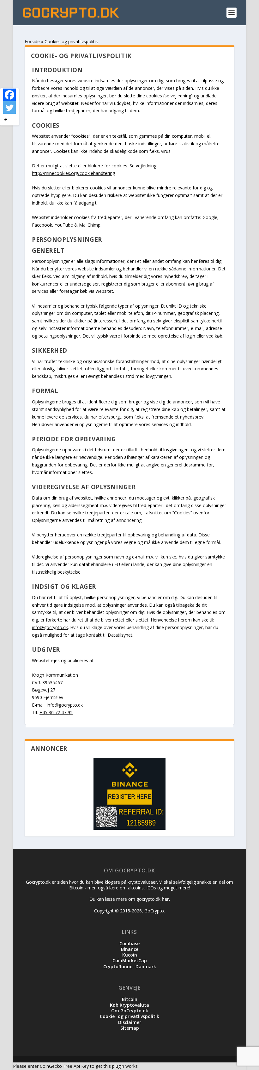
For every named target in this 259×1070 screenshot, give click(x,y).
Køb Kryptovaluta (129, 1005)
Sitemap (129, 1028)
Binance (129, 949)
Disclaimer (129, 1022)
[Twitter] (9, 107)
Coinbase (129, 943)
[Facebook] (9, 95)
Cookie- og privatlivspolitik (129, 1016)
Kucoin (129, 955)
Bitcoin (129, 999)
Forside (32, 41)
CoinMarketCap (129, 960)
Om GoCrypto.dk (129, 1011)
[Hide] (5, 119)
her (165, 899)
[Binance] (129, 794)
